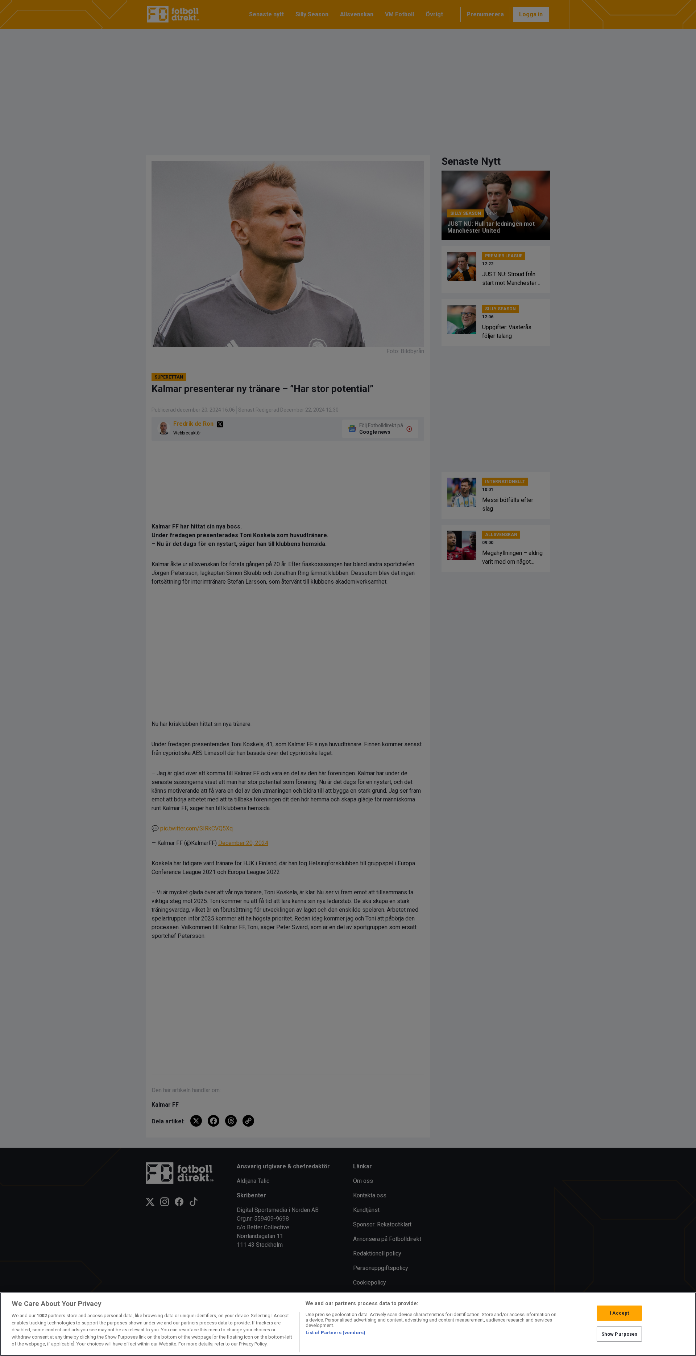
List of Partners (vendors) (335, 1332)
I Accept (619, 1313)
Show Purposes (619, 1334)
